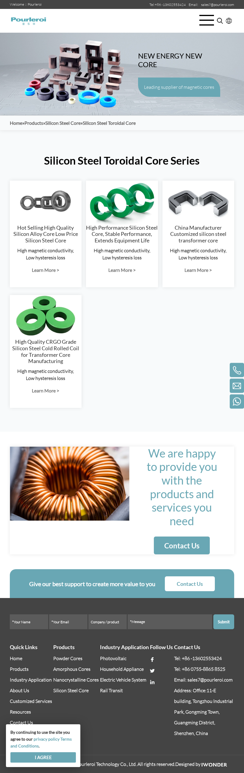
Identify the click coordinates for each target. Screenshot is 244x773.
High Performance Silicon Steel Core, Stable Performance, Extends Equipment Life (122, 234)
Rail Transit (111, 690)
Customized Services (31, 701)
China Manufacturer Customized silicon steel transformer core (198, 234)
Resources (20, 712)
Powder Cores (67, 658)
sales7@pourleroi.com (217, 4)
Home (16, 658)
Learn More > (45, 270)
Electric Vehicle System (123, 680)
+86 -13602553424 (170, 4)
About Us (19, 690)
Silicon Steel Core (71, 690)
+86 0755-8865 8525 (203, 669)
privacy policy (47, 739)
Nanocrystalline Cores (76, 680)
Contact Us (181, 545)
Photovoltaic (113, 658)
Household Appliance (122, 669)
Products (19, 669)
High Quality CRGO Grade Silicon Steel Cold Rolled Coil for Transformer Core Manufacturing (45, 351)
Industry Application (31, 680)
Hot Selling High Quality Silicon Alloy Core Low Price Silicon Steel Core (45, 234)
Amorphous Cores (71, 669)
